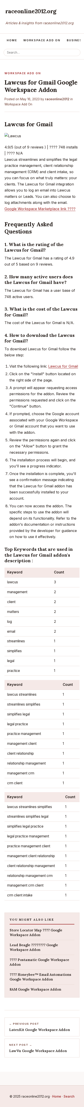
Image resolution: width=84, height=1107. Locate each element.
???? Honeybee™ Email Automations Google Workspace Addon (40, 976)
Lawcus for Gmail (63, 366)
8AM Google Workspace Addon (35, 989)
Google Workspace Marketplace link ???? (39, 209)
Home (12, 40)
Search (69, 1096)
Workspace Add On (41, 40)
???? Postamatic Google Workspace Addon (39, 962)
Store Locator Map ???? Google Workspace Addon (36, 932)
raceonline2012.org (30, 11)
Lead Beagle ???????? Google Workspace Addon (34, 947)
